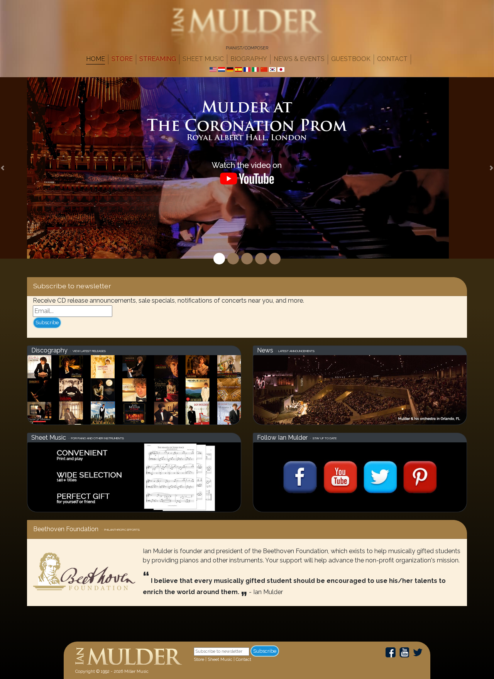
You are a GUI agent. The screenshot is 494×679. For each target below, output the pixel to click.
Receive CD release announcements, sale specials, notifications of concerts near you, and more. (168, 300)
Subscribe (47, 322)
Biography (248, 59)
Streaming (157, 59)
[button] (2, 168)
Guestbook (350, 59)
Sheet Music (203, 59)
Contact (392, 59)
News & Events (299, 59)
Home (95, 59)
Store (122, 59)
